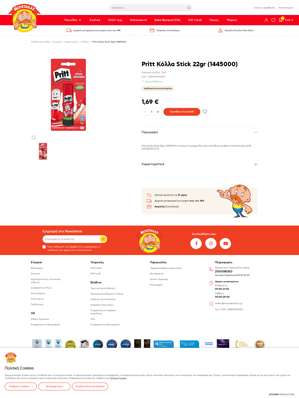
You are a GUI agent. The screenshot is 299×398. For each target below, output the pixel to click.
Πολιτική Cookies (118, 378)
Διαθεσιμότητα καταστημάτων (158, 88)
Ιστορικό (35, 273)
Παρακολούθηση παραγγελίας (166, 268)
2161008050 (223, 271)
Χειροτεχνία (71, 42)
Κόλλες (85, 42)
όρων (67, 250)
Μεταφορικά (156, 273)
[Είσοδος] (266, 20)
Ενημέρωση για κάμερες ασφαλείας (103, 312)
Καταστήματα (286, 7)
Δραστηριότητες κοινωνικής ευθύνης (46, 281)
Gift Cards (195, 20)
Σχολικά (95, 20)
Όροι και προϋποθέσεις (102, 288)
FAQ (92, 319)
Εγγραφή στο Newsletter (62, 231)
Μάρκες (232, 20)
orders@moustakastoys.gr (228, 303)
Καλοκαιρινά (138, 20)
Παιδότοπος (37, 304)
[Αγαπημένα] (273, 20)
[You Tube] (226, 243)
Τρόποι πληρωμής (159, 279)
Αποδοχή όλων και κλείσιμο (90, 386)
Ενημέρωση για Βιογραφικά (45, 324)
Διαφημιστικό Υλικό (41, 287)
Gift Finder (96, 268)
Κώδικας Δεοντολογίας (103, 299)
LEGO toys (115, 20)
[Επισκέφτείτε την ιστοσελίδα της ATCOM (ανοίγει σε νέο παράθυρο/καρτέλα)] (281, 394)
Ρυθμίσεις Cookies (19, 386)
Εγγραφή (103, 239)
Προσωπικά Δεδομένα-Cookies (106, 294)
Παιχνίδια (70, 20)
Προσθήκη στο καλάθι (182, 111)
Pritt (163, 72)
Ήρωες (214, 20)
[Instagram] (211, 243)
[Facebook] (196, 243)
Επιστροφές (156, 285)
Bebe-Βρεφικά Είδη (167, 20)
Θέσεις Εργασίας (40, 319)
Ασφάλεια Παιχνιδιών (102, 305)
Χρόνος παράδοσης (264, 7)
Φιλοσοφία (37, 268)
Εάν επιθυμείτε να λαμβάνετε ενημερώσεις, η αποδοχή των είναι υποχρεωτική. (73, 248)
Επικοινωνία (37, 299)
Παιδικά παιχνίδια (40, 42)
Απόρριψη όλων (54, 386)
